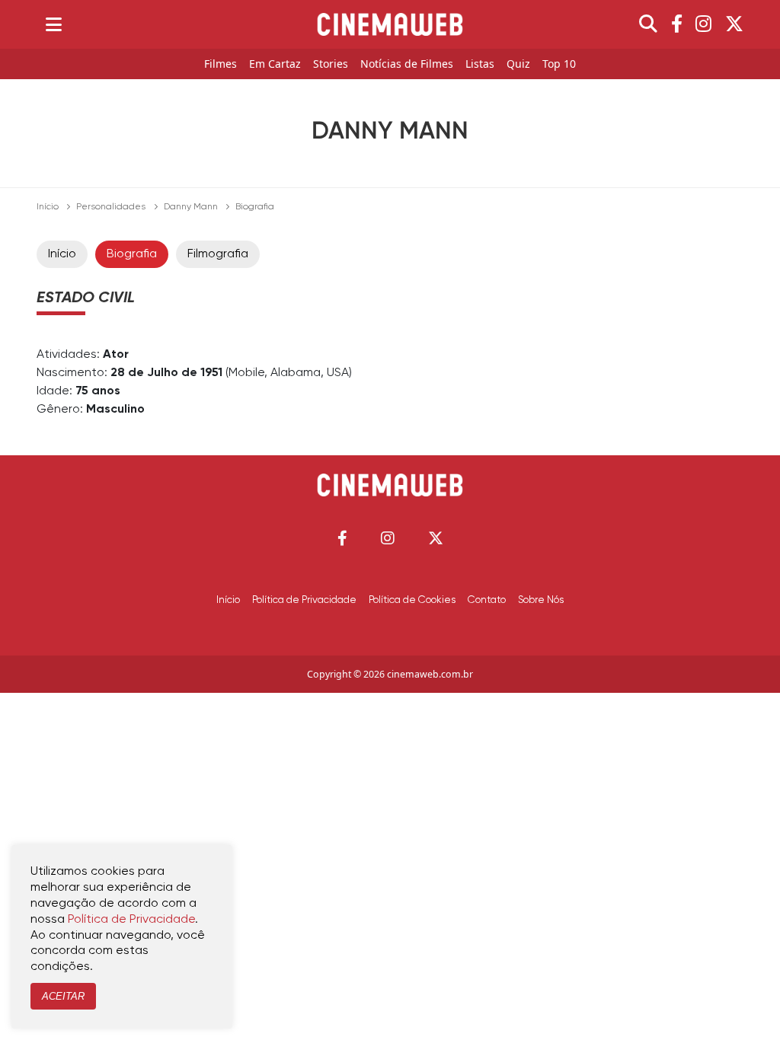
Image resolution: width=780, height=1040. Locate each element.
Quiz (518, 64)
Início (48, 207)
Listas (479, 64)
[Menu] (54, 24)
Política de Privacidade (304, 600)
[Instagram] (703, 24)
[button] (342, 538)
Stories (330, 64)
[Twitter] (734, 24)
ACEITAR (63, 996)
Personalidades (110, 207)
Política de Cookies (412, 600)
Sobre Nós (541, 600)
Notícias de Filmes (406, 64)
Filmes (220, 64)
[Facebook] (676, 24)
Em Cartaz (275, 64)
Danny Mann (191, 207)
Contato (487, 600)
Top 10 (559, 64)
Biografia (132, 254)
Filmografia (217, 254)
